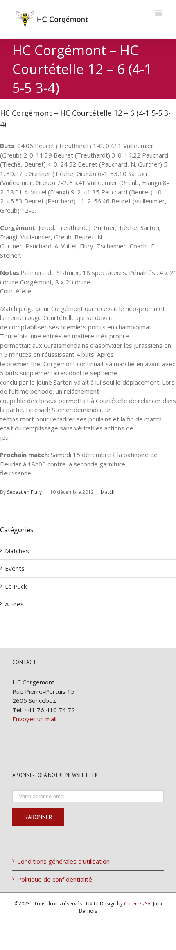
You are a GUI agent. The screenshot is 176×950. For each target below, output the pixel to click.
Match (108, 492)
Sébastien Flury (24, 492)
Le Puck (16, 586)
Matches (17, 551)
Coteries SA (137, 903)
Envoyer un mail (34, 719)
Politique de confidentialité (54, 879)
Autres (14, 604)
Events (15, 568)
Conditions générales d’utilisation (63, 861)
